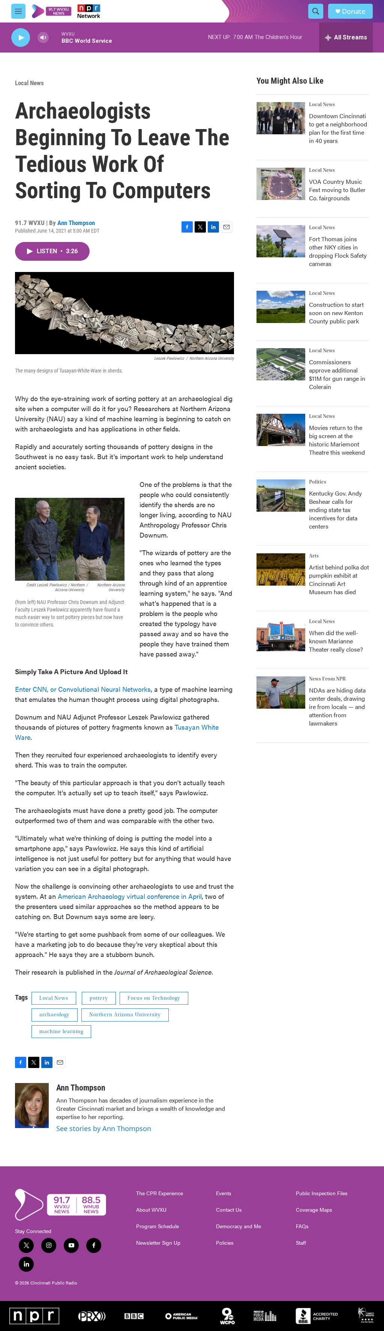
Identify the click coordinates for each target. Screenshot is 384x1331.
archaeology (54, 1015)
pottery (99, 998)
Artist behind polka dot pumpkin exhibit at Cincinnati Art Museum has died (339, 579)
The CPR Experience (159, 1193)
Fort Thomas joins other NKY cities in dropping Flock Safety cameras (338, 251)
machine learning (61, 1032)
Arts (314, 556)
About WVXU (151, 1210)
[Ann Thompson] (32, 1105)
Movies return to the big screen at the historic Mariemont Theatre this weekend (337, 440)
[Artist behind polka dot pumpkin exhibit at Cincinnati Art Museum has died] (280, 569)
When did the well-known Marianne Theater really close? (336, 640)
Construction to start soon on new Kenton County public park (336, 312)
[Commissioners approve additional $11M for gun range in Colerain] (280, 364)
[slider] (55, 37)
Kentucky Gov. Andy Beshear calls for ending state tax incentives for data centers (335, 509)
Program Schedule (157, 1226)
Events (223, 1193)
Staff (301, 1243)
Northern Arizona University (125, 1015)
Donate (353, 11)
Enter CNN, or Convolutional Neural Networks (83, 689)
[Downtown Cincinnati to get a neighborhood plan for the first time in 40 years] (280, 118)
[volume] (43, 37)
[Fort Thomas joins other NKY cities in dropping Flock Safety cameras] (280, 241)
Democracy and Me (238, 1226)
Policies (225, 1243)
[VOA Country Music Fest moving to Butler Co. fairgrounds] (280, 184)
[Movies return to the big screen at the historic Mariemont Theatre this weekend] (280, 430)
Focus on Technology (154, 998)
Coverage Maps (314, 1210)
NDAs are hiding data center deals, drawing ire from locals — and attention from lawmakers (337, 706)
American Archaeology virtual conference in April (130, 896)
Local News (29, 83)
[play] (21, 37)
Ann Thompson (76, 223)
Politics (317, 482)
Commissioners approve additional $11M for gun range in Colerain (337, 374)
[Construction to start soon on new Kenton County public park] (280, 307)
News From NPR (327, 679)
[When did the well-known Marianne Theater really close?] (280, 635)
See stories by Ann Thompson (103, 1128)
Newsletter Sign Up (158, 1243)
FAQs (302, 1226)
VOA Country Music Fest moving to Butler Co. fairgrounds (337, 189)
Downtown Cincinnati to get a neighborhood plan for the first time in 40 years (338, 128)
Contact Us (229, 1210)
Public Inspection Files (322, 1193)
